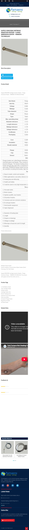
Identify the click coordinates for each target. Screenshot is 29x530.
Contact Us (20, 5)
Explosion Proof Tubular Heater (8, 295)
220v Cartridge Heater (6, 288)
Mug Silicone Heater (5, 300)
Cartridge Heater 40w (6, 292)
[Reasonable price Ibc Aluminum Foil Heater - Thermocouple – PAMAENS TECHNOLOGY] (7, 447)
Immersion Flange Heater (6, 299)
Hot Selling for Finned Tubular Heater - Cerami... (21, 457)
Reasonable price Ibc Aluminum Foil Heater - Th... (7, 457)
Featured (16, 24)
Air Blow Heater (4, 290)
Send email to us (8, 75)
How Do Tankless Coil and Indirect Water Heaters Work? (13, 267)
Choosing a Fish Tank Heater (7, 269)
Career (8, 5)
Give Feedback (14, 5)
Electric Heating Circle (6, 293)
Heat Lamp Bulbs (5, 297)
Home (11, 24)
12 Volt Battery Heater (6, 287)
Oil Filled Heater (4, 302)
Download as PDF (8, 78)
